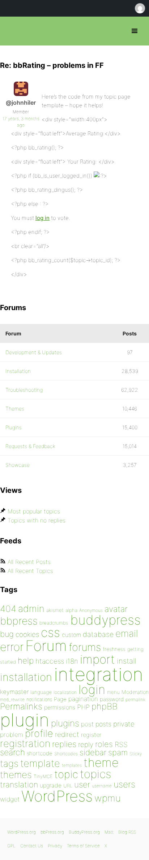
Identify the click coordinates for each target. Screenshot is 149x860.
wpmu (107, 798)
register (91, 734)
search (12, 752)
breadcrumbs (53, 623)
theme (101, 762)
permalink (135, 699)
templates (72, 765)
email (126, 633)
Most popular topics (34, 511)
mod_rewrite (12, 699)
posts (103, 724)
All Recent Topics (30, 570)
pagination (83, 699)
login (91, 689)
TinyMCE (43, 776)
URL (67, 786)
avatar (116, 609)
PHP (83, 707)
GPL (11, 845)
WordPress (57, 796)
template (40, 763)
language (41, 692)
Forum (46, 646)
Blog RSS (127, 832)
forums (85, 647)
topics (95, 774)
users (124, 784)
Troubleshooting (24, 390)
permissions (59, 707)
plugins (65, 723)
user (82, 784)
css (50, 632)
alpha (71, 610)
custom (71, 634)
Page (60, 699)
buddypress (105, 620)
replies (64, 744)
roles (104, 744)
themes (16, 774)
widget (10, 799)
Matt (109, 832)
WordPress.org (21, 832)
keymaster (14, 691)
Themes (14, 408)
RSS (121, 744)
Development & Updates (33, 352)
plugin (24, 720)
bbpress (19, 620)
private (124, 724)
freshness (114, 649)
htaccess (49, 661)
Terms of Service (83, 845)
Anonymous (91, 610)
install (126, 660)
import (97, 659)
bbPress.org (12, 31)
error (12, 647)
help (26, 661)
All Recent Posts (29, 561)
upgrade (50, 785)
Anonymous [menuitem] (139, 8)
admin (31, 608)
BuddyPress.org (84, 832)
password (112, 699)
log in (42, 217)
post (87, 724)
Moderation (135, 692)
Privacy (55, 845)
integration (98, 674)
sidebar (93, 752)
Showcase (17, 465)
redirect (67, 734)
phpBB (104, 706)
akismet (55, 610)
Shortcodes (66, 753)
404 (8, 608)
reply (85, 744)
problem (11, 734)
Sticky (135, 753)
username (102, 786)
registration (25, 744)
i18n (72, 661)
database (98, 634)
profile (39, 733)
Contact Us (31, 845)
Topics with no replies (36, 520)
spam (118, 752)
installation (26, 676)
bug (7, 634)
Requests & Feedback (30, 446)
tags (9, 763)
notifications (39, 699)
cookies (27, 634)
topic (66, 774)
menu (113, 692)
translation (19, 784)
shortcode (39, 753)
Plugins (13, 427)
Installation (18, 371)
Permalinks (21, 706)
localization (65, 692)
